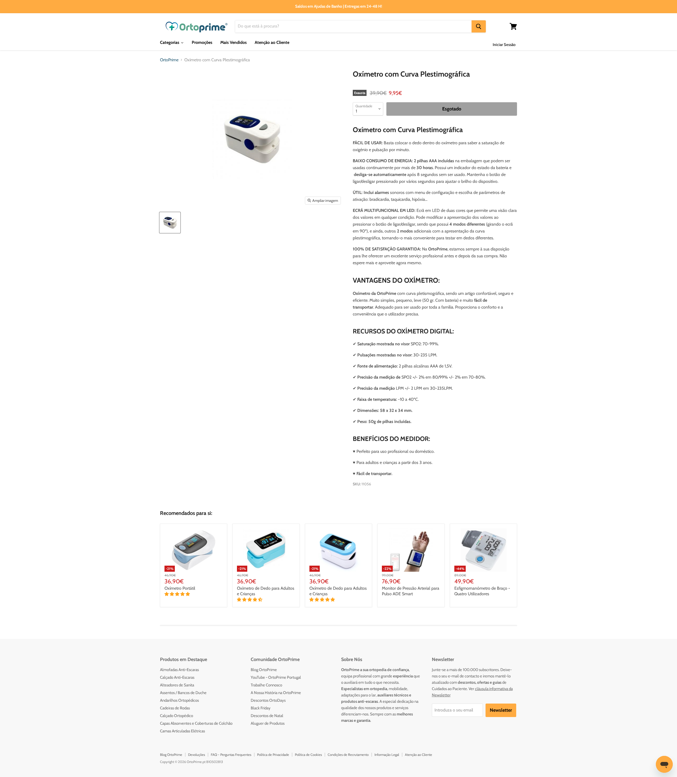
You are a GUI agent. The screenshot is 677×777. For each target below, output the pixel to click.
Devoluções (196, 754)
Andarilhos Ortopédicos (179, 700)
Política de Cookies (308, 754)
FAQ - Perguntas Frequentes (231, 754)
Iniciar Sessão (504, 44)
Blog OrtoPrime (264, 669)
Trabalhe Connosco (266, 685)
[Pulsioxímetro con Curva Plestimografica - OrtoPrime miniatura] (169, 222)
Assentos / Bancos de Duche (183, 692)
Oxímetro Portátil (179, 588)
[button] (177, 594)
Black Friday (261, 708)
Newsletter (501, 710)
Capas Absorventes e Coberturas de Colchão (196, 723)
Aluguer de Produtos (268, 723)
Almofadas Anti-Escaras (179, 669)
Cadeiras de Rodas (175, 708)
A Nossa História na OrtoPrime (276, 692)
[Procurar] (479, 26)
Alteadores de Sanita (177, 685)
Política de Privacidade (273, 754)
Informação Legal (386, 754)
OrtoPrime (169, 60)
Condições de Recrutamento (348, 754)
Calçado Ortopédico (176, 715)
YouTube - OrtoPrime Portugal (276, 677)
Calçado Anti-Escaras (177, 677)
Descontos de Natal (267, 715)
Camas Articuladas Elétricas (182, 731)
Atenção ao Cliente (418, 754)
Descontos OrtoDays (268, 700)
